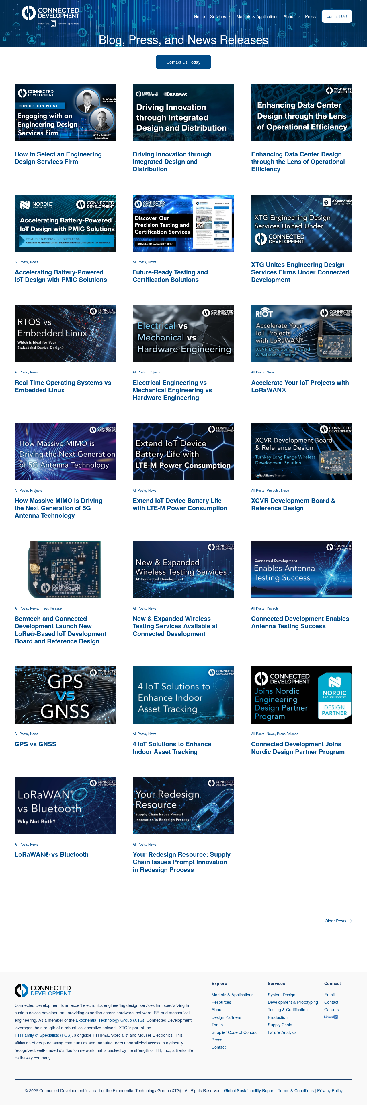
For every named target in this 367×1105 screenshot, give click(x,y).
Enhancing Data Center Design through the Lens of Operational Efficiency (298, 161)
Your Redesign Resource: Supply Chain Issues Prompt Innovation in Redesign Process (182, 862)
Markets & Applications (257, 16)
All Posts (21, 261)
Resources (221, 1002)
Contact (219, 1047)
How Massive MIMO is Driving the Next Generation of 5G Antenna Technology (58, 508)
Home (199, 16)
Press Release (51, 608)
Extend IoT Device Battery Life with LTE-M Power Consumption (180, 504)
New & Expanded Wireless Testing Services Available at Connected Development (175, 626)
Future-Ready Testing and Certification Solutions (170, 275)
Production (278, 1017)
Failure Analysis (282, 1032)
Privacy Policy (330, 1090)
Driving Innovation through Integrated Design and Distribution (172, 161)
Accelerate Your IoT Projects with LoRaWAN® (300, 386)
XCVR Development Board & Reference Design (293, 504)
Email (329, 994)
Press (310, 16)
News (34, 261)
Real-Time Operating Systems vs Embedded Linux (63, 386)
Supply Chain (280, 1024)
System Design (281, 994)
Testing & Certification (288, 1009)
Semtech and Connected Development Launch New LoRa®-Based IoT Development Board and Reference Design (60, 629)
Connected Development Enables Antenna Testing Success (300, 622)
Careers (331, 1009)
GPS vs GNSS (35, 743)
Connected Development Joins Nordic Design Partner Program (298, 747)
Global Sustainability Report (249, 1090)
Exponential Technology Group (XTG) (110, 1020)
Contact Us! (337, 16)
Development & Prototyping (293, 1002)
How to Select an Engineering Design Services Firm (58, 157)
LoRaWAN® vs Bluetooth (52, 854)
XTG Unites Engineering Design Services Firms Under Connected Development (300, 272)
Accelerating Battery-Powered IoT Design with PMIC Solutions (61, 275)
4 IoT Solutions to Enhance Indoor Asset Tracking (172, 747)
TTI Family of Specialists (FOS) (43, 1035)
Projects (154, 372)
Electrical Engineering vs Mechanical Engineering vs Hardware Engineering (172, 390)
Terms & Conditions (296, 1090)
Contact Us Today (183, 62)
